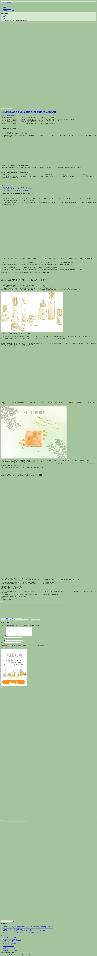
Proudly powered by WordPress (7, 954)
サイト (2, 642)
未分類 (4, 947)
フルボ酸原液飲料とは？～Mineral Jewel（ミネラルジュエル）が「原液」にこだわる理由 (24, 930)
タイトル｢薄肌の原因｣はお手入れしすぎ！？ (11, 618)
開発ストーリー (7, 9)
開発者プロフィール (8, 7)
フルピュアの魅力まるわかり (10, 939)
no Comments (13, 115)
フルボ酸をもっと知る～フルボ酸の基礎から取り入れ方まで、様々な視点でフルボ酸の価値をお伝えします (28, 926)
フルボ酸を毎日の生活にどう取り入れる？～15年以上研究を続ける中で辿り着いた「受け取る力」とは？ (28, 928)
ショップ (5, 6)
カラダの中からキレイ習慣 (9, 937)
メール (3, 640)
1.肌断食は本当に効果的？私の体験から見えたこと (15, 187)
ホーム (4, 4)
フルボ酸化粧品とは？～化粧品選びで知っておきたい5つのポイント (19, 929)
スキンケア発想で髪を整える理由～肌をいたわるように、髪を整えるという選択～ (20, 619)
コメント (3, 635)
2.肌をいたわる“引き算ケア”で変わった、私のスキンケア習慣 (17, 188)
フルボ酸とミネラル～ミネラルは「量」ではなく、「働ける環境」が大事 (20, 932)
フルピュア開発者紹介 (8, 941)
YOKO (2, 115)
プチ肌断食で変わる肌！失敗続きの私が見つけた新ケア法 (28, 111)
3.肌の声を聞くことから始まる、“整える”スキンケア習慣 (16, 190)
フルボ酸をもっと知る (8, 10)
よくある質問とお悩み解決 (9, 943)
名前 (2, 637)
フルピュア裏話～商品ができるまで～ (12, 940)
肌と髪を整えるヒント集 (6, 108)
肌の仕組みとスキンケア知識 (10, 950)
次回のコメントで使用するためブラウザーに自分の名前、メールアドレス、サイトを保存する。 (25, 645)
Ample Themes (29, 954)
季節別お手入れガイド (8, 946)
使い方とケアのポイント (9, 944)
